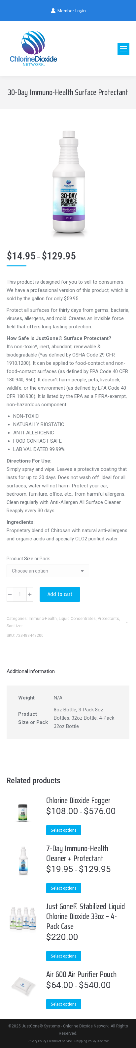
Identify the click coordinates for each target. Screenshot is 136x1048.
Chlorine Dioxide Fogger (78, 800)
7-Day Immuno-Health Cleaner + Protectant (77, 853)
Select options (64, 830)
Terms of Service (60, 1041)
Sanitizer (15, 626)
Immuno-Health (43, 618)
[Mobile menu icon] (123, 49)
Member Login (71, 11)
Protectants (108, 618)
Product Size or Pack (28, 558)
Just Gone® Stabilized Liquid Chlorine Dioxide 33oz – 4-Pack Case (85, 916)
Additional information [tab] (31, 671)
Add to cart (60, 594)
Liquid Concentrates (77, 618)
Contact (103, 1041)
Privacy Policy (36, 1041)
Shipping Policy (85, 1041)
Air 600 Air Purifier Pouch (81, 974)
